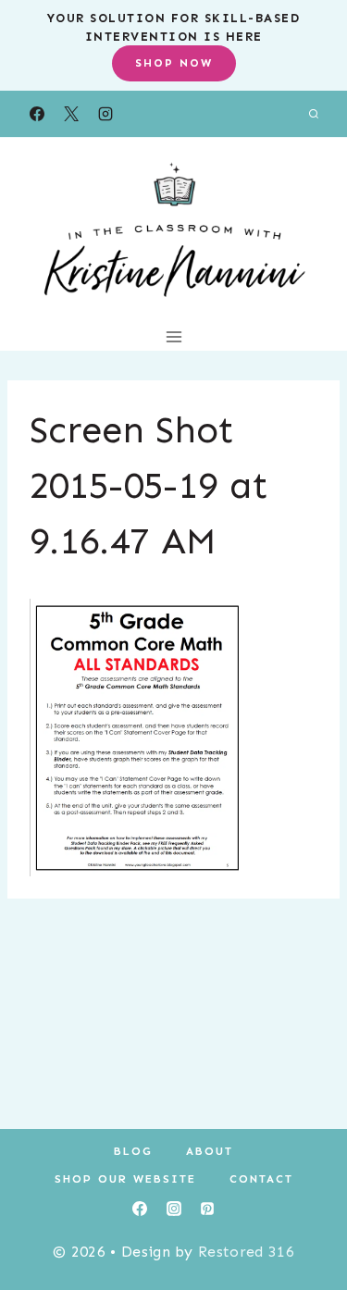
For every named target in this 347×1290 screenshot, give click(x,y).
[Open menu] (173, 336)
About (209, 1151)
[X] (71, 114)
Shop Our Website (125, 1178)
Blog (133, 1151)
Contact (261, 1178)
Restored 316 (246, 1251)
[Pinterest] (207, 1208)
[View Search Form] (314, 114)
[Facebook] (37, 114)
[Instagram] (105, 114)
